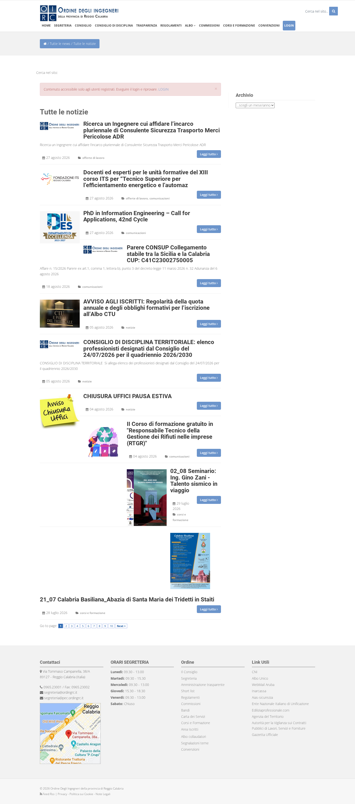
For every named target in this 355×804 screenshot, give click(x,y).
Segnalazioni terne (195, 743)
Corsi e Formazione (195, 722)
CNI (254, 672)
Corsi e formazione (239, 25)
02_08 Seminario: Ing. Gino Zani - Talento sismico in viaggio (193, 481)
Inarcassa (259, 691)
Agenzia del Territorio (268, 716)
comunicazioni (159, 198)
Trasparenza (146, 25)
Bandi (185, 710)
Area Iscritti (189, 729)
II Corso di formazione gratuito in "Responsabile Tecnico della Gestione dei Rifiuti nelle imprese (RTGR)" (170, 433)
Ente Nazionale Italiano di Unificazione (280, 703)
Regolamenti (171, 25)
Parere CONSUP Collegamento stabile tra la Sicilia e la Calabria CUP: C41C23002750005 (168, 254)
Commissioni (209, 25)
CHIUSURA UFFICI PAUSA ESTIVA (127, 396)
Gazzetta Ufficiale (265, 734)
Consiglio (83, 25)
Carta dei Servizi (193, 716)
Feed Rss (48, 794)
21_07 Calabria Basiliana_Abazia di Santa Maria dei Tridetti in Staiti (127, 599)
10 (111, 626)
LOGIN (163, 89)
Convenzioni (269, 25)
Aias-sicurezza (262, 697)
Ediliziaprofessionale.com (270, 710)
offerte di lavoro (93, 158)
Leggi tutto (208, 154)
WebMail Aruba (263, 684)
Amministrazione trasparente (203, 684)
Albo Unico (260, 678)
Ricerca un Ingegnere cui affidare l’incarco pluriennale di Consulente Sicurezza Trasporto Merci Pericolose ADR (151, 130)
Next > (121, 626)
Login (289, 25)
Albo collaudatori (193, 736)
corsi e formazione (92, 613)
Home (46, 25)
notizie (130, 327)
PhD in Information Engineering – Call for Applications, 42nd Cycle (136, 216)
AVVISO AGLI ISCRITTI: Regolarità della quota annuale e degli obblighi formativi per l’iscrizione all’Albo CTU (146, 308)
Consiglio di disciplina (114, 25)
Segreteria (62, 25)
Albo (189, 25)
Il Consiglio (189, 672)
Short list (188, 691)
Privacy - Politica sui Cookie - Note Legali (84, 794)
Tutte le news (60, 43)
